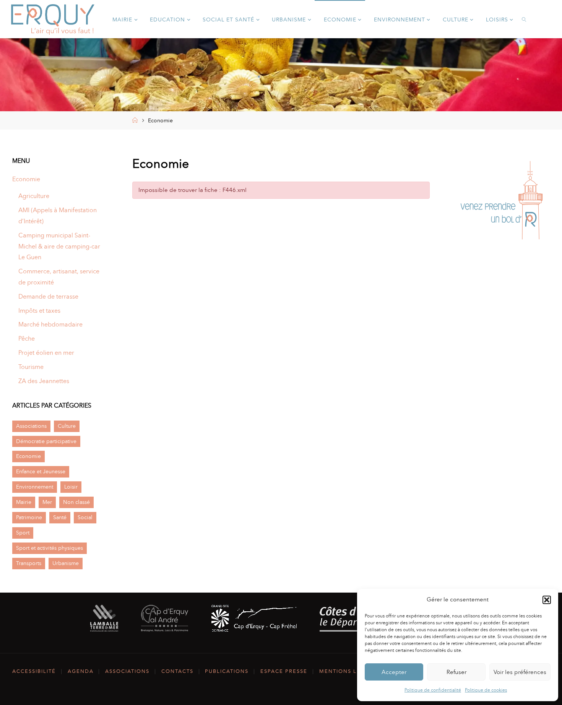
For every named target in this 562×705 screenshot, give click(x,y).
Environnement (34, 486)
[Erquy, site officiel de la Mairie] (52, 19)
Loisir (71, 486)
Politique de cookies (486, 690)
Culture (67, 425)
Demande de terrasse (48, 296)
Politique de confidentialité (432, 690)
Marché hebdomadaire (50, 324)
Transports (28, 563)
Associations (31, 425)
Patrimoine (29, 517)
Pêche (26, 338)
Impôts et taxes (39, 310)
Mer (47, 502)
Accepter (394, 672)
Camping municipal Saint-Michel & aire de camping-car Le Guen (59, 246)
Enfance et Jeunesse (40, 471)
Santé (60, 517)
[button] (547, 600)
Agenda (81, 671)
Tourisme (31, 366)
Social (85, 517)
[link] (524, 19)
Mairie (23, 502)
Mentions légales (349, 671)
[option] (501, 202)
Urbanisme (65, 563)
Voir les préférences (520, 672)
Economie (26, 179)
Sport (22, 532)
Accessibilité (34, 671)
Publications (227, 671)
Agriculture (33, 196)
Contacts (177, 671)
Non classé (76, 502)
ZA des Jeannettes (43, 381)
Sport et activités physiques (49, 547)
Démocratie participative (46, 441)
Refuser (456, 672)
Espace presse (283, 671)
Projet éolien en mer (46, 352)
